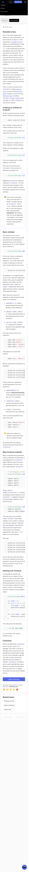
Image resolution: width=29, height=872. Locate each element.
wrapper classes (15, 98)
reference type (7, 96)
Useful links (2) (20, 717)
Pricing (3, 8)
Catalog (3, 5)
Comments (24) (7, 717)
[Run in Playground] (19, 120)
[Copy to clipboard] (22, 120)
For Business (4, 11)
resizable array (16, 42)
